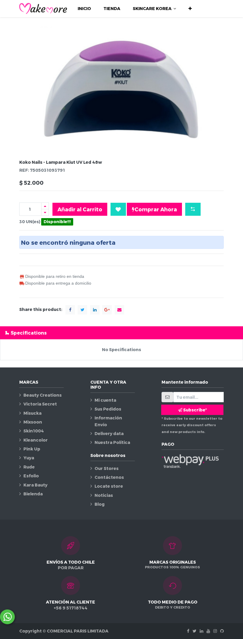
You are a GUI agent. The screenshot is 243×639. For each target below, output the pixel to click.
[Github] (222, 630)
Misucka (32, 413)
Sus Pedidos (108, 408)
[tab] (121, 332)
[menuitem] (84, 8)
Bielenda (33, 493)
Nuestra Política (112, 442)
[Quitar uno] (45, 212)
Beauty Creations (42, 395)
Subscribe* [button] (194, 409)
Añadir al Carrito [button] (79, 209)
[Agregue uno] (45, 206)
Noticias (104, 495)
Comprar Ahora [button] (156, 209)
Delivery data (109, 433)
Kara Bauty (35, 484)
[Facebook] (188, 630)
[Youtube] (208, 630)
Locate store (109, 486)
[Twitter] (194, 630)
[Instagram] (215, 630)
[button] (190, 8)
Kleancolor (35, 439)
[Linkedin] (201, 630)
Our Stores (107, 468)
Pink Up (31, 448)
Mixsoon (32, 421)
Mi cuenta (105, 400)
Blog (100, 504)
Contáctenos (109, 477)
